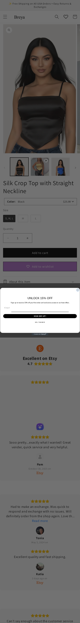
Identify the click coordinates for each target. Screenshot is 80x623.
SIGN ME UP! (40, 316)
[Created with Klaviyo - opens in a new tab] (40, 334)
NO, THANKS (40, 322)
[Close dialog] (78, 290)
